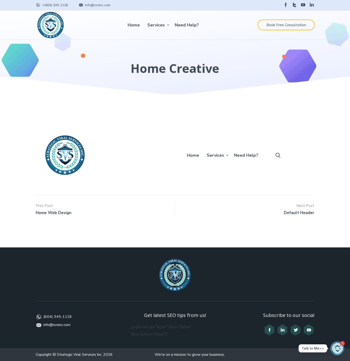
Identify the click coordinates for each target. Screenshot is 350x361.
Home (134, 25)
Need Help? (187, 25)
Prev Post (44, 205)
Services (156, 25)
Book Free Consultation (286, 25)
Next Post (305, 205)
